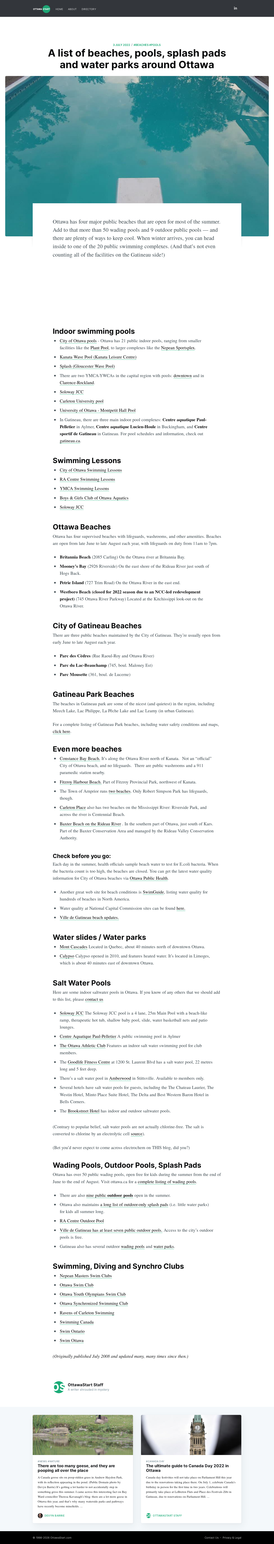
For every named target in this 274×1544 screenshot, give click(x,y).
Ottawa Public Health (149, 878)
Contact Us (212, 1537)
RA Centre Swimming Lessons (87, 479)
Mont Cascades (73, 946)
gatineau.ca (70, 440)
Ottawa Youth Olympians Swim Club (93, 1294)
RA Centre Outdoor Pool (82, 1220)
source (136, 1133)
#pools (155, 45)
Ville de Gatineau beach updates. (89, 917)
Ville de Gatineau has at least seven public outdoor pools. (111, 1230)
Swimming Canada (77, 1322)
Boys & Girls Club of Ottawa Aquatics (94, 498)
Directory (89, 9)
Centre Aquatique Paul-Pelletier (88, 1036)
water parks (163, 1246)
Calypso (67, 956)
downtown (183, 375)
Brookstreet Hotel (83, 1111)
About (72, 9)
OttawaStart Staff (85, 1384)
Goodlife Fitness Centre (89, 1062)
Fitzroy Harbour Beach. (81, 782)
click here (61, 731)
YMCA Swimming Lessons (84, 488)
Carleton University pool (82, 401)
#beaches (141, 45)
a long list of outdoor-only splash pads (134, 1204)
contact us (94, 999)
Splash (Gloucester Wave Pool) (87, 366)
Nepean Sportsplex (178, 347)
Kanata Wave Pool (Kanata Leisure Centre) (98, 357)
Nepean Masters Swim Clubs (86, 1275)
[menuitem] (59, 9)
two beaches (120, 791)
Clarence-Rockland (77, 382)
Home (59, 9)
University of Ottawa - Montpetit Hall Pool (98, 410)
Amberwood (120, 1078)
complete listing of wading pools (167, 1181)
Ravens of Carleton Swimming (87, 1312)
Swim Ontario (72, 1331)
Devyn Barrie (55, 1515)
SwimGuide (153, 892)
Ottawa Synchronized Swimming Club (94, 1303)
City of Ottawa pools (78, 340)
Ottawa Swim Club (76, 1285)
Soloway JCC (72, 392)
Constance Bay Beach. (80, 758)
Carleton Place (73, 807)
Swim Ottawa (72, 1340)
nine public (109, 1195)
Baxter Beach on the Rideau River (90, 824)
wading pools (133, 1246)
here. (181, 908)
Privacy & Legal (232, 1537)
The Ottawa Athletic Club (83, 1045)
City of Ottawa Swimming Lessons (91, 470)
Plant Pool (99, 347)
